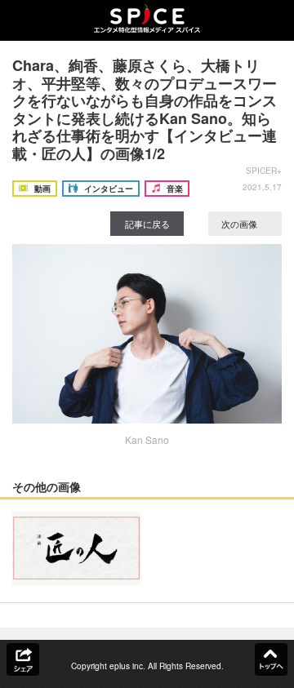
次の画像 (240, 223)
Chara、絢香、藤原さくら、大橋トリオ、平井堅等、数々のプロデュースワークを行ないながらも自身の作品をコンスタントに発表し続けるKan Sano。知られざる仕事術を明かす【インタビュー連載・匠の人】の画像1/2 (144, 109)
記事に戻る (147, 223)
